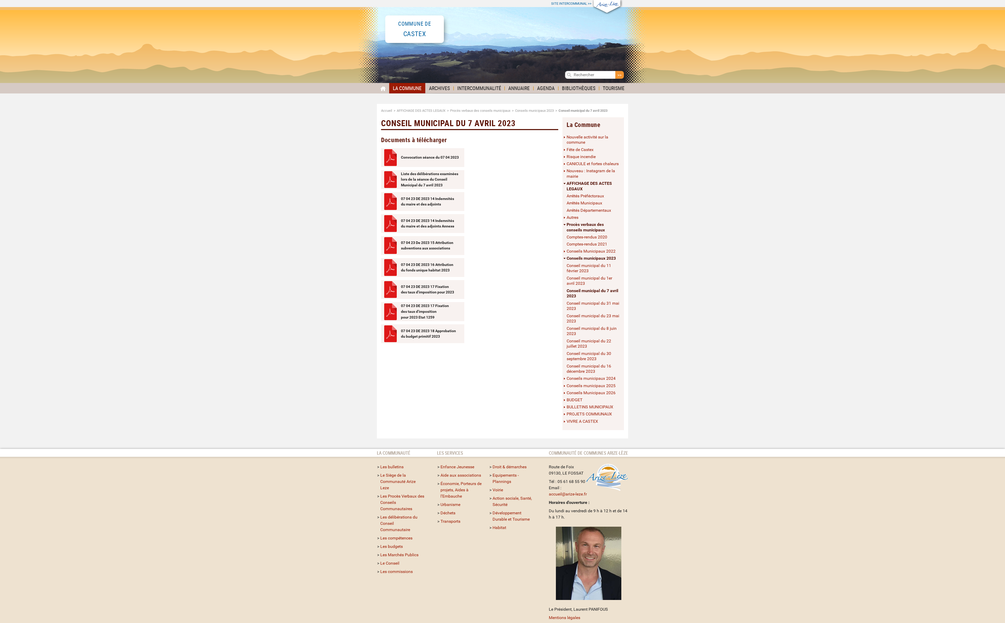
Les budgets (391, 546)
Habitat (499, 527)
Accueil (386, 111)
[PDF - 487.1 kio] (390, 289)
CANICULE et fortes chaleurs (593, 163)
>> (571, 3)
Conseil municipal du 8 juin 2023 (592, 331)
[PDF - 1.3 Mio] (390, 311)
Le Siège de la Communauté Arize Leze (398, 481)
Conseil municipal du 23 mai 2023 (593, 318)
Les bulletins (392, 466)
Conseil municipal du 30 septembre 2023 (589, 356)
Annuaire (519, 88)
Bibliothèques (578, 88)
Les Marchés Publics (399, 554)
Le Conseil (389, 563)
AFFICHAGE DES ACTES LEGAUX (421, 111)
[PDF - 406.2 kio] (390, 333)
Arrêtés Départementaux (589, 210)
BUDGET (575, 399)
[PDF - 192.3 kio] (390, 157)
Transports (450, 521)
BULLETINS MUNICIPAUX (590, 406)
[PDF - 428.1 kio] (390, 267)
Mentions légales (564, 617)
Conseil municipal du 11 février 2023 (589, 268)
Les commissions (396, 571)
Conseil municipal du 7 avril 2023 (592, 293)
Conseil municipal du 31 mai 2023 (593, 306)
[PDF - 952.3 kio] (390, 201)
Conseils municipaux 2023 (534, 111)
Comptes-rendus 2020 (587, 237)
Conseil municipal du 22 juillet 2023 (589, 343)
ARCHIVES (439, 88)
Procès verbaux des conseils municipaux (480, 111)
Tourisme (613, 88)
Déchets (447, 512)
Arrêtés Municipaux (584, 203)
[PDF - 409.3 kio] (390, 179)
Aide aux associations (460, 475)
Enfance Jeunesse (457, 466)
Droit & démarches (510, 466)
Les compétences (396, 538)
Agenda (546, 88)
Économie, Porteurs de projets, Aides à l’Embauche (461, 490)
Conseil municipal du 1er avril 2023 (589, 281)
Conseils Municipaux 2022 (591, 251)
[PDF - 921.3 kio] (390, 245)
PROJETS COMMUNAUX (589, 413)
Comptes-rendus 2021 (587, 244)
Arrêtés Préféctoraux (585, 195)
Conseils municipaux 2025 (591, 385)
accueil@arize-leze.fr (568, 494)
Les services (450, 453)
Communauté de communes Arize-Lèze (588, 453)
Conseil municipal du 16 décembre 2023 (589, 369)
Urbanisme (450, 504)
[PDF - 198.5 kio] (390, 223)
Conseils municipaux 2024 (591, 378)
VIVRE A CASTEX (582, 421)
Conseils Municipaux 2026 (591, 392)
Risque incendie (581, 156)
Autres (572, 217)
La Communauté (394, 453)
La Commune (407, 88)
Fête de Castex (580, 149)
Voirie (498, 489)
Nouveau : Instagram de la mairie (591, 173)
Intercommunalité (479, 88)
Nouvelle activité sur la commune (587, 140)
